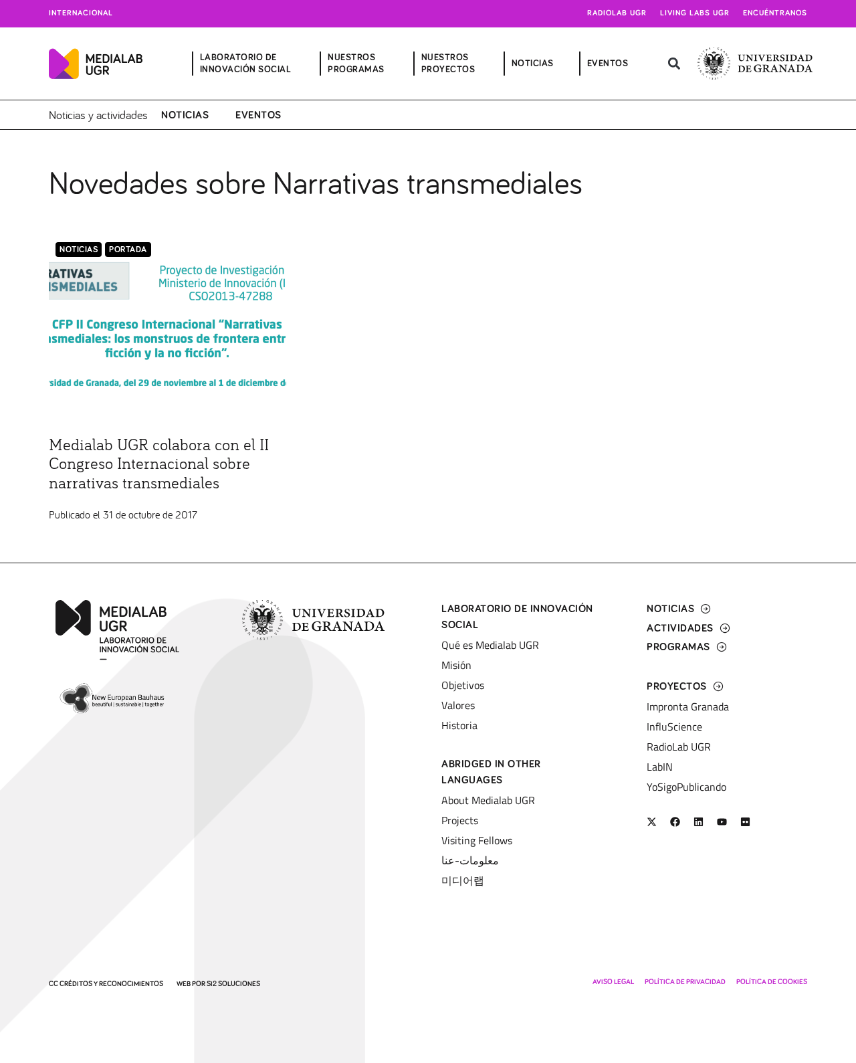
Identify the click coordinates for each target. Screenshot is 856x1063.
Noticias (185, 115)
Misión (456, 665)
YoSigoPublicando (686, 786)
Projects (459, 820)
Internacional (81, 13)
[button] (674, 64)
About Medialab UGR (488, 800)
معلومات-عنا (470, 860)
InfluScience (674, 726)
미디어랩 (462, 880)
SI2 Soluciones (233, 983)
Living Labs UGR (695, 13)
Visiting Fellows (476, 840)
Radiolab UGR (617, 13)
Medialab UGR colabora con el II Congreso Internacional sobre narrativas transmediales (159, 465)
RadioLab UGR (679, 746)
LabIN (660, 766)
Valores (458, 705)
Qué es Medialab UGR (490, 645)
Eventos (258, 115)
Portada (128, 250)
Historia (459, 725)
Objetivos (462, 685)
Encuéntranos (775, 13)
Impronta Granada (688, 706)
